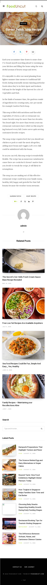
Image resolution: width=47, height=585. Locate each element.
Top (24, 580)
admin (14, 35)
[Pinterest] (26, 51)
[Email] (33, 51)
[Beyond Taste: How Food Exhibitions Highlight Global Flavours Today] (10, 479)
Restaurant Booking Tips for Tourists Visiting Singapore (30, 521)
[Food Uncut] (16, 6)
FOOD (20, 453)
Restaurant (23, 527)
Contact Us (17, 567)
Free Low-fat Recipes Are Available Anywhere (22, 323)
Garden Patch (15, 196)
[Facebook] (14, 51)
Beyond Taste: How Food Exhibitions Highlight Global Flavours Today (30, 478)
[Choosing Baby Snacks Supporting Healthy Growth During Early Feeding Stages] (10, 509)
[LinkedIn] (29, 201)
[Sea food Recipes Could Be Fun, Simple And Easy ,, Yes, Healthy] (23, 345)
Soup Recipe (31, 196)
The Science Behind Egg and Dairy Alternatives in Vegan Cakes (31, 463)
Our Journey (29, 567)
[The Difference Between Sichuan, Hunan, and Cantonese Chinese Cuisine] (10, 538)
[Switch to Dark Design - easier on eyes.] (36, 6)
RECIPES (23, 23)
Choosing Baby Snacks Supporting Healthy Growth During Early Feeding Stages (30, 507)
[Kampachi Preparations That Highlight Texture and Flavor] (10, 450)
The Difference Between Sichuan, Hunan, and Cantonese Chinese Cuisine (30, 537)
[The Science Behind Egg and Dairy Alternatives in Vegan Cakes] (10, 465)
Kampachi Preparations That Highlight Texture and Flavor (30, 448)
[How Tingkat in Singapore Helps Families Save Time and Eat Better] (10, 494)
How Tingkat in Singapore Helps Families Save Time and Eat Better (31, 492)
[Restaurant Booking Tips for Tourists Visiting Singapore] (10, 523)
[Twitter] (20, 51)
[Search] (41, 6)
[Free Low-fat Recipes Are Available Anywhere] (23, 303)
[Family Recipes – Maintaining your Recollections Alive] (23, 386)
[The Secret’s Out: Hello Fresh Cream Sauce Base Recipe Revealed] (23, 261)
